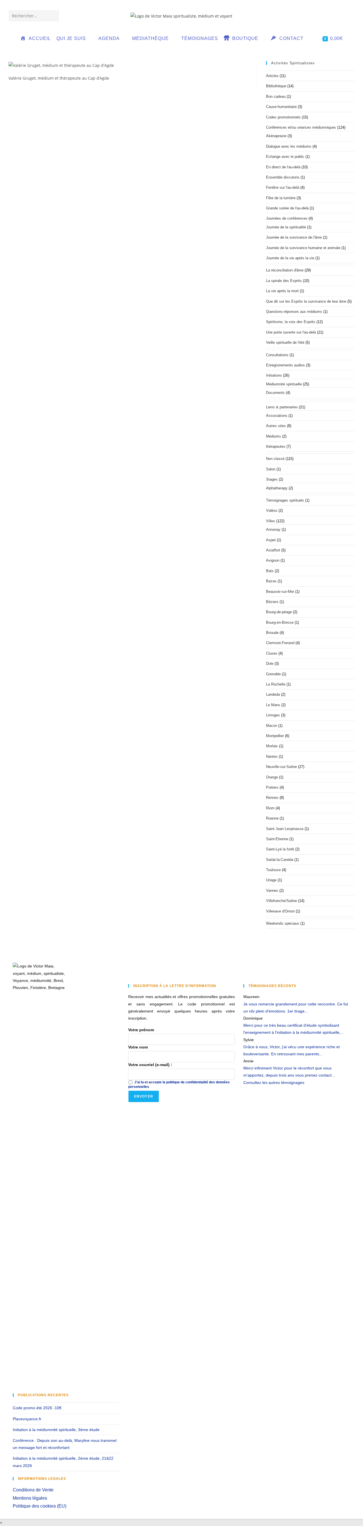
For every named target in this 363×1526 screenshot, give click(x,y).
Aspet (271, 540)
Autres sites (276, 426)
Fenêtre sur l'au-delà (282, 187)
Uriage (271, 880)
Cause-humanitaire (281, 107)
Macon (271, 725)
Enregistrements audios (285, 365)
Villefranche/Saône (281, 901)
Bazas (271, 581)
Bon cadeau (276, 96)
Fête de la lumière (281, 198)
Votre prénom (141, 1030)
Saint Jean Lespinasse (284, 829)
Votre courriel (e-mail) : (150, 1064)
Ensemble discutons (282, 177)
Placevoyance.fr (27, 1419)
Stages (272, 479)
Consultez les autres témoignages (273, 1082)
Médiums (273, 436)
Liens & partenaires (282, 407)
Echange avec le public (285, 156)
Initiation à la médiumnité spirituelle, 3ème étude (56, 1429)
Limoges (273, 715)
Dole (269, 663)
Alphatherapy (277, 488)
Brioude (272, 633)
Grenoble (273, 674)
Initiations (274, 375)
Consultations (277, 355)
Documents (275, 392)
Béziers (272, 602)
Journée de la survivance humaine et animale (303, 248)
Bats (270, 571)
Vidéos (271, 510)
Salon (270, 469)
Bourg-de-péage (279, 612)
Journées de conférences (286, 218)
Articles (272, 76)
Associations (276, 415)
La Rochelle (275, 684)
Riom (270, 808)
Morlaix (272, 746)
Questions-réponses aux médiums (294, 311)
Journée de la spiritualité (286, 227)
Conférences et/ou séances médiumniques (301, 127)
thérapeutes (275, 446)
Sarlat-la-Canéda (279, 860)
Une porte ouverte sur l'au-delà (291, 332)
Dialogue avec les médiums (288, 146)
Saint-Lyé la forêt (280, 849)
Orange (272, 777)
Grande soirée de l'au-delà (287, 208)
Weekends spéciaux (282, 923)
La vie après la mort (282, 291)
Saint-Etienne (277, 839)
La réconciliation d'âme (284, 270)
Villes (270, 521)
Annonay (273, 529)
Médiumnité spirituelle (284, 384)
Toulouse (273, 870)
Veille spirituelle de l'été (285, 342)
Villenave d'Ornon (280, 911)
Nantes (272, 756)
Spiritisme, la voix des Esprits (290, 322)
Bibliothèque (276, 86)
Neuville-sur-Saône (281, 767)
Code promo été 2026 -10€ (37, 1408)
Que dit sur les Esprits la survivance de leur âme (306, 301)
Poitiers (272, 787)
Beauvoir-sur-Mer (280, 591)
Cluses (271, 653)
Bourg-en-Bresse (280, 622)
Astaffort (273, 550)
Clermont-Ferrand (280, 643)
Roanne (272, 818)
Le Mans (273, 705)
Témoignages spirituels (285, 500)
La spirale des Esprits (284, 281)
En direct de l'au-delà (283, 167)
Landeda (273, 694)
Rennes (272, 797)
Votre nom (138, 1047)
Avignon (272, 560)
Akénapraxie (276, 136)
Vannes (272, 890)
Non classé (275, 459)
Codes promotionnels (283, 117)
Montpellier (275, 736)
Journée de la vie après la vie (290, 258)
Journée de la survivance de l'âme (294, 237)
